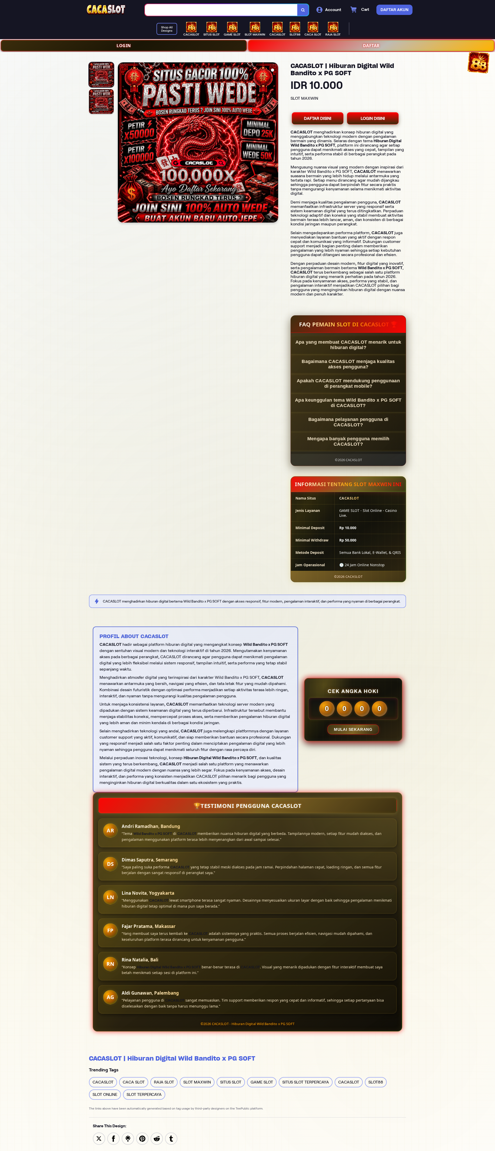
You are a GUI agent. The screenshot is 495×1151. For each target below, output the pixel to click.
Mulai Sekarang (353, 729)
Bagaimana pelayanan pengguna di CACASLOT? (348, 422)
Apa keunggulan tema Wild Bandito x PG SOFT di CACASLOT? (348, 402)
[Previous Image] (122, 143)
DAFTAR (371, 45)
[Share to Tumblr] (171, 1138)
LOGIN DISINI (373, 118)
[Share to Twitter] (99, 1138)
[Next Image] (274, 143)
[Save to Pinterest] (142, 1138)
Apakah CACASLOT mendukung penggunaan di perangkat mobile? (348, 383)
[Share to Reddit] (157, 1138)
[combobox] (221, 10)
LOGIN (124, 45)
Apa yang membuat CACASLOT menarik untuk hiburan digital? (348, 345)
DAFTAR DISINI (317, 118)
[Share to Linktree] (128, 1138)
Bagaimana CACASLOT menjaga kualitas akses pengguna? (348, 364)
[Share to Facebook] (113, 1138)
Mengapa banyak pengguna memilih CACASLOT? (348, 441)
